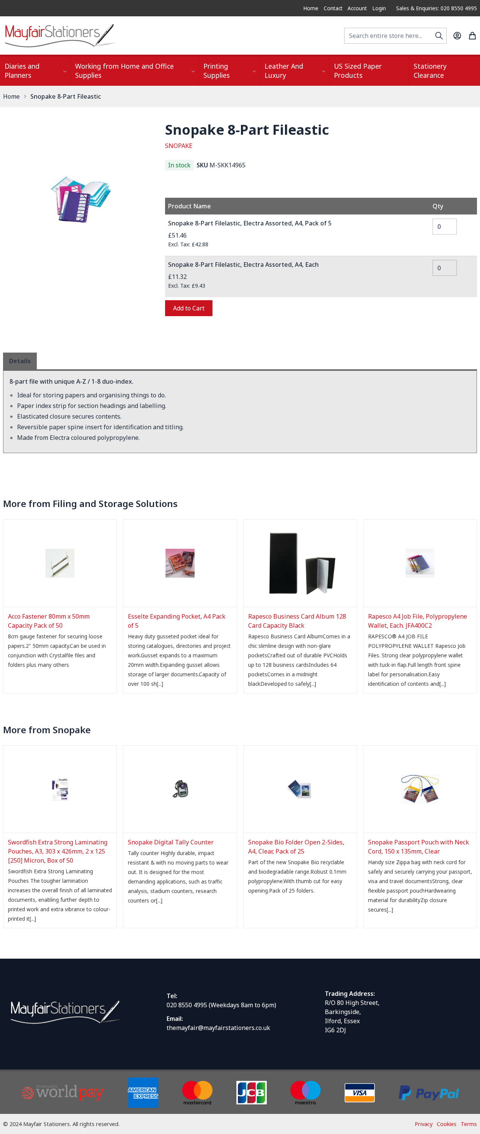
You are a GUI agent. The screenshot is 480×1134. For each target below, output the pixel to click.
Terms (469, 1124)
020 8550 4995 (187, 1005)
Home (310, 8)
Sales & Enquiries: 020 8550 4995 (436, 8)
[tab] (20, 361)
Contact (333, 8)
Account (357, 8)
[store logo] (60, 35)
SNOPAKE (178, 146)
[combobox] (395, 36)
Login (379, 8)
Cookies (446, 1124)
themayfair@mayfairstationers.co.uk (218, 1028)
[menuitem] (35, 71)
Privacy (424, 1124)
